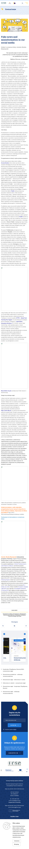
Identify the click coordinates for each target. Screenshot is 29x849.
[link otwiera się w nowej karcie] (3, 3)
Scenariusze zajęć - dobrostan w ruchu (14, 679)
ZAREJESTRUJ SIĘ (15, 753)
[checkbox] (3, 729)
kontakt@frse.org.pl (16, 800)
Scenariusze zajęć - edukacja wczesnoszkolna (11, 692)
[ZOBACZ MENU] (26, 3)
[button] (26, 626)
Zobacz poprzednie (4, 634)
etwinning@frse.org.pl (16, 807)
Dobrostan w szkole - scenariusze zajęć (14, 683)
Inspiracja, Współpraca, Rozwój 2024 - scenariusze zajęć (13, 670)
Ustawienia (16, 840)
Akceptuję (16, 844)
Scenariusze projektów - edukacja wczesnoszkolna (12, 675)
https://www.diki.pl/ (6, 410)
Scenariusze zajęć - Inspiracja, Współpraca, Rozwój (15, 687)
